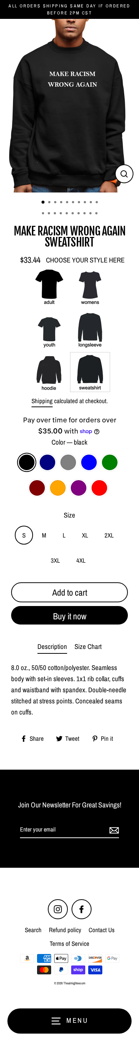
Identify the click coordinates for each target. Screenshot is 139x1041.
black (27, 462)
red (99, 488)
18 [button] (85, 214)
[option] (69, 106)
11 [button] (44, 214)
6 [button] (74, 203)
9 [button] (91, 203)
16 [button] (73, 214)
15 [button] (67, 214)
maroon (37, 488)
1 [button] (43, 202)
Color (69, 442)
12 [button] (50, 214)
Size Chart (88, 646)
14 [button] (61, 214)
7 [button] (80, 203)
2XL (109, 535)
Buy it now (69, 616)
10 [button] (97, 203)
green (110, 462)
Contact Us (102, 929)
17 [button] (79, 214)
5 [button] (68, 203)
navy (47, 462)
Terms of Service (69, 943)
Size (69, 515)
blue (89, 462)
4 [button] (62, 203)
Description (52, 646)
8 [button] (85, 203)
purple (78, 488)
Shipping (42, 400)
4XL (81, 560)
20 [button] (97, 214)
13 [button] (55, 214)
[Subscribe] (113, 830)
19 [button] (91, 214)
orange (58, 488)
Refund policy (65, 929)
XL (85, 535)
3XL (55, 560)
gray (68, 462)
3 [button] (56, 203)
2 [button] (50, 203)
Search (33, 929)
